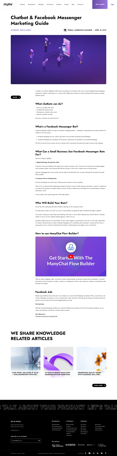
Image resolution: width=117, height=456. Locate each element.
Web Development (55, 424)
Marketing (40, 4)
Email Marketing (98, 428)
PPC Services (83, 424)
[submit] (39, 440)
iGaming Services (98, 430)
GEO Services (98, 424)
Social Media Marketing (100, 426)
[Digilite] (8, 4)
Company (22, 4)
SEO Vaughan (83, 433)
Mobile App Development (57, 428)
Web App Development (57, 426)
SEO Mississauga (84, 431)
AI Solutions (50, 4)
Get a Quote (100, 4)
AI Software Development (71, 430)
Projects (66, 4)
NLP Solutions (69, 435)
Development (31, 4)
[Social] (87, 453)
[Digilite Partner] (57, 445)
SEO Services (83, 426)
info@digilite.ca (15, 430)
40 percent (44, 172)
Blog (73, 4)
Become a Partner (21, 453)
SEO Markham (83, 430)
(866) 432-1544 (15, 427)
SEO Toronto (83, 428)
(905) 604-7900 (15, 425)
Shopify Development (56, 430)
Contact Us (80, 4)
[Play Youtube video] (70, 256)
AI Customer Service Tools (71, 428)
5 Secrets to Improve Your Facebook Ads (46, 316)
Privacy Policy (13, 453)
